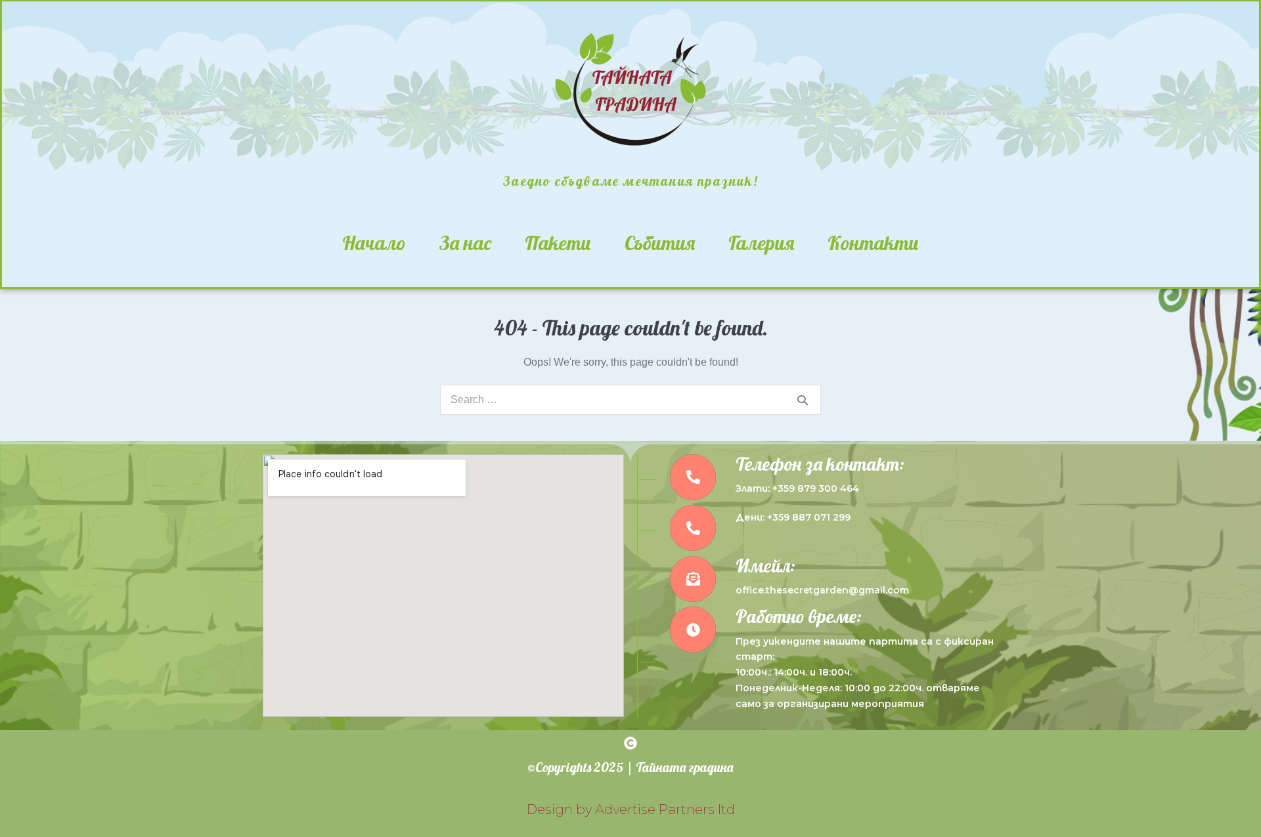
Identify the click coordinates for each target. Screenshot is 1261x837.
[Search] (802, 400)
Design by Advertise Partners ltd (631, 809)
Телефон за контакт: (820, 463)
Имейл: (765, 565)
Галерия (761, 242)
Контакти (873, 242)
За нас (465, 242)
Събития (660, 242)
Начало (374, 242)
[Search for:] (630, 399)
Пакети (558, 242)
